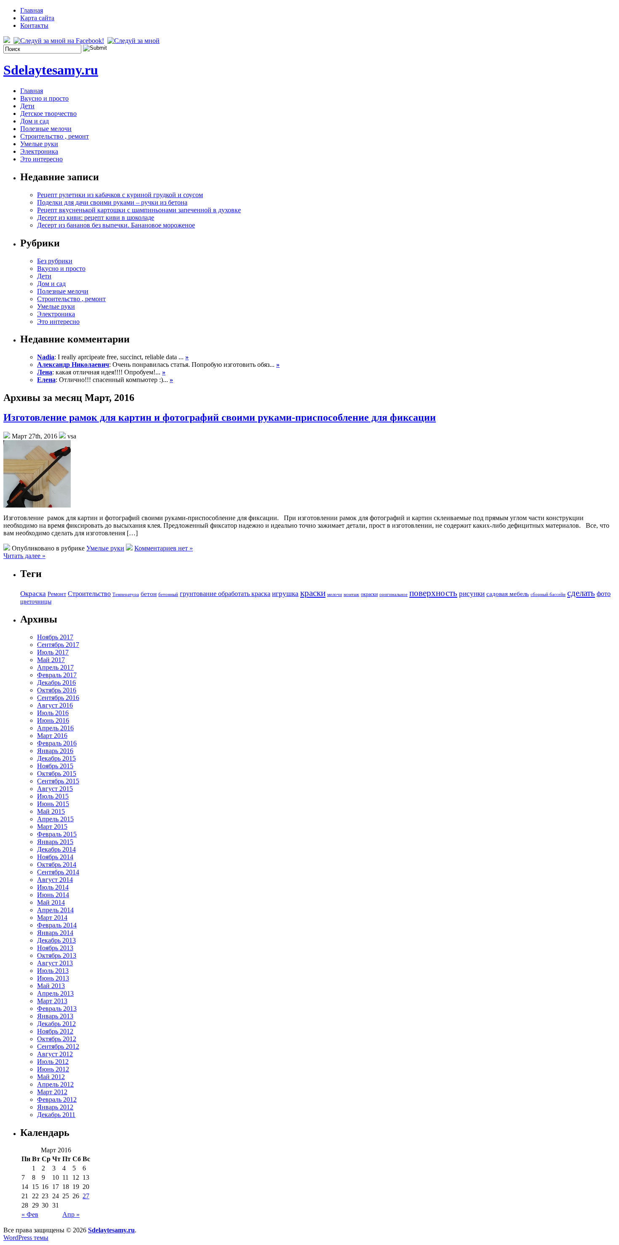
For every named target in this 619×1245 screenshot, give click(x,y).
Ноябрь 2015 (55, 765)
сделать (581, 593)
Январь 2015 (55, 841)
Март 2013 (52, 1001)
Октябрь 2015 (56, 773)
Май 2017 (51, 659)
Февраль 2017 (57, 675)
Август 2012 (55, 1054)
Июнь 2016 (53, 720)
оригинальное (393, 594)
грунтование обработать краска (225, 593)
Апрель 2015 (55, 819)
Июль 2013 (53, 970)
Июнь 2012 (53, 1069)
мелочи (334, 594)
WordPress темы (25, 1237)
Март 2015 (52, 826)
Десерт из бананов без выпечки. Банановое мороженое (116, 225)
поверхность (433, 593)
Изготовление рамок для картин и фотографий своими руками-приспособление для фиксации (219, 417)
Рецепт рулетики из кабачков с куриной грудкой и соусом (120, 194)
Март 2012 (52, 1091)
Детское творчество (48, 113)
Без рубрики (54, 260)
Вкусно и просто (44, 98)
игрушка (285, 594)
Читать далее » (24, 555)
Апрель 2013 (55, 993)
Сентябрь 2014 (58, 872)
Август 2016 (55, 705)
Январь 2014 (55, 932)
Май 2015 (51, 811)
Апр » (71, 1214)
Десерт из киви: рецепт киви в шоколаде (95, 217)
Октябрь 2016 (56, 690)
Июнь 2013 (53, 978)
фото (604, 593)
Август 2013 (55, 963)
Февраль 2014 (57, 925)
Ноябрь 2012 (55, 1031)
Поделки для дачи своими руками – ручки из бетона (112, 202)
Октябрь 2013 (56, 955)
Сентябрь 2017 (58, 644)
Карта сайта (37, 17)
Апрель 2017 (55, 667)
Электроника (39, 151)
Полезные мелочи (46, 128)
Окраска (33, 593)
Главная (31, 10)
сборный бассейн (548, 594)
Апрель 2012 (55, 1084)
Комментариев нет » (163, 548)
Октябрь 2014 (56, 864)
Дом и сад (34, 121)
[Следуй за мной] (134, 40)
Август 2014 (55, 879)
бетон (149, 593)
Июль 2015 (53, 796)
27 (86, 1196)
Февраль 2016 (57, 743)
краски (313, 593)
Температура (125, 594)
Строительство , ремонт (54, 136)
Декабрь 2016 (56, 682)
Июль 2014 (53, 887)
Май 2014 (51, 902)
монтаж (351, 594)
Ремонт (57, 594)
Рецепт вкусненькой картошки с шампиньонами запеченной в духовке (139, 210)
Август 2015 (55, 788)
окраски (369, 594)
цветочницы (35, 601)
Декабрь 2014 (56, 849)
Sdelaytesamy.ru (50, 69)
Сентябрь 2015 (58, 781)
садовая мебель (507, 593)
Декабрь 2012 (56, 1023)
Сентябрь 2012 (58, 1046)
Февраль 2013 (57, 1008)
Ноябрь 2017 (55, 637)
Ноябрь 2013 (55, 947)
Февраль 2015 (57, 834)
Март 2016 (52, 735)
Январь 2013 (55, 1016)
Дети (27, 106)
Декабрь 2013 (56, 940)
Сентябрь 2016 (58, 697)
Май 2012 (51, 1076)
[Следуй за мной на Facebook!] (59, 40)
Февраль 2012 (57, 1099)
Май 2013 (51, 985)
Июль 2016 (53, 712)
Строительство (89, 593)
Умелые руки (39, 143)
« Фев (29, 1214)
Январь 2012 (55, 1107)
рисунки (472, 593)
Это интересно (41, 159)
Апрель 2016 (55, 728)
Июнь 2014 (53, 894)
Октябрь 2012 (56, 1038)
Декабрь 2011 (56, 1114)
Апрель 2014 (55, 910)
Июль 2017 (53, 652)
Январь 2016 (55, 750)
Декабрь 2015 (56, 758)
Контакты (34, 25)
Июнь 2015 (53, 803)
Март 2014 (52, 917)
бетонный (168, 594)
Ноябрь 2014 (55, 856)
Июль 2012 (53, 1061)
